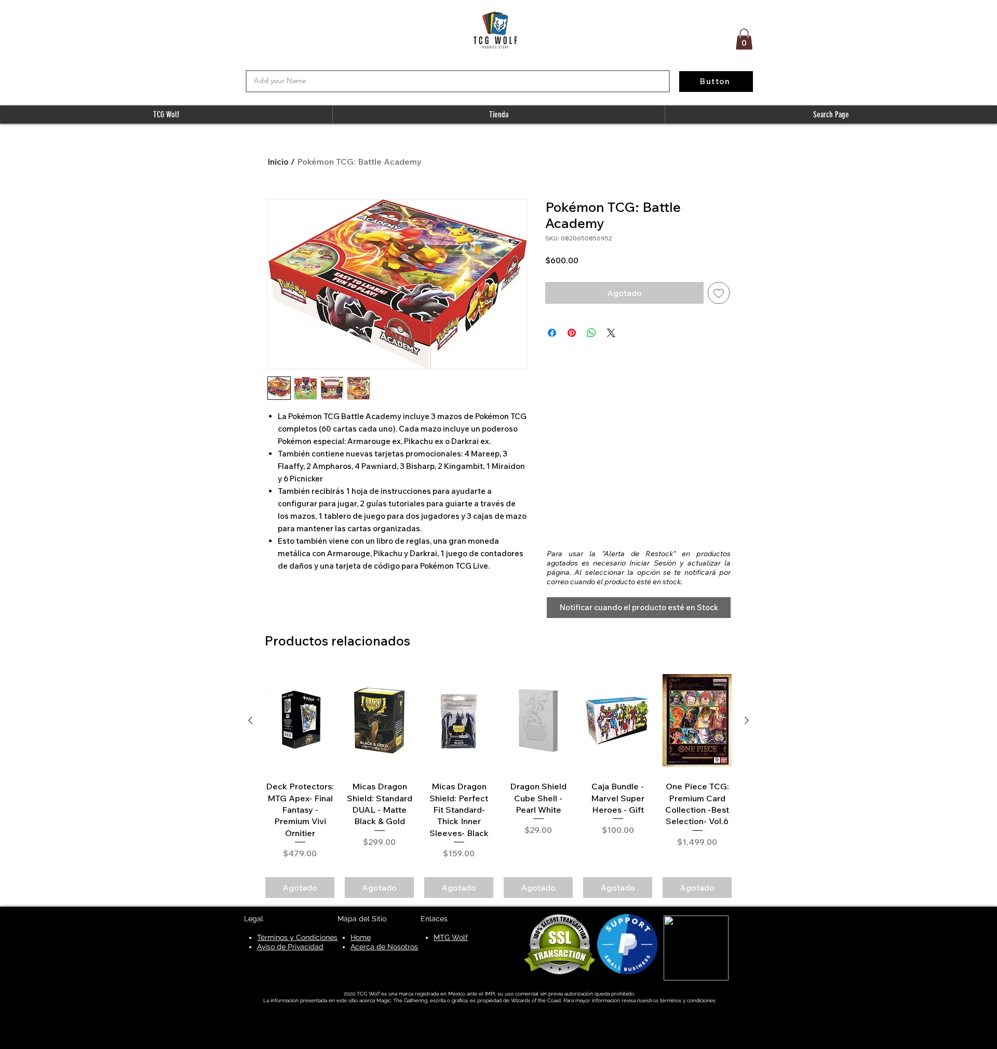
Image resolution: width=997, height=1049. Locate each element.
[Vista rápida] (299, 721)
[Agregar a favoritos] (719, 293)
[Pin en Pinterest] (571, 333)
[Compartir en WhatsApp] (591, 333)
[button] (744, 39)
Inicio (278, 161)
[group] (498, 783)
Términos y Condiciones (297, 937)
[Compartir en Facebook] (552, 333)
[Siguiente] (746, 720)
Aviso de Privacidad (290, 947)
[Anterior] (250, 720)
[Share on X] (611, 333)
